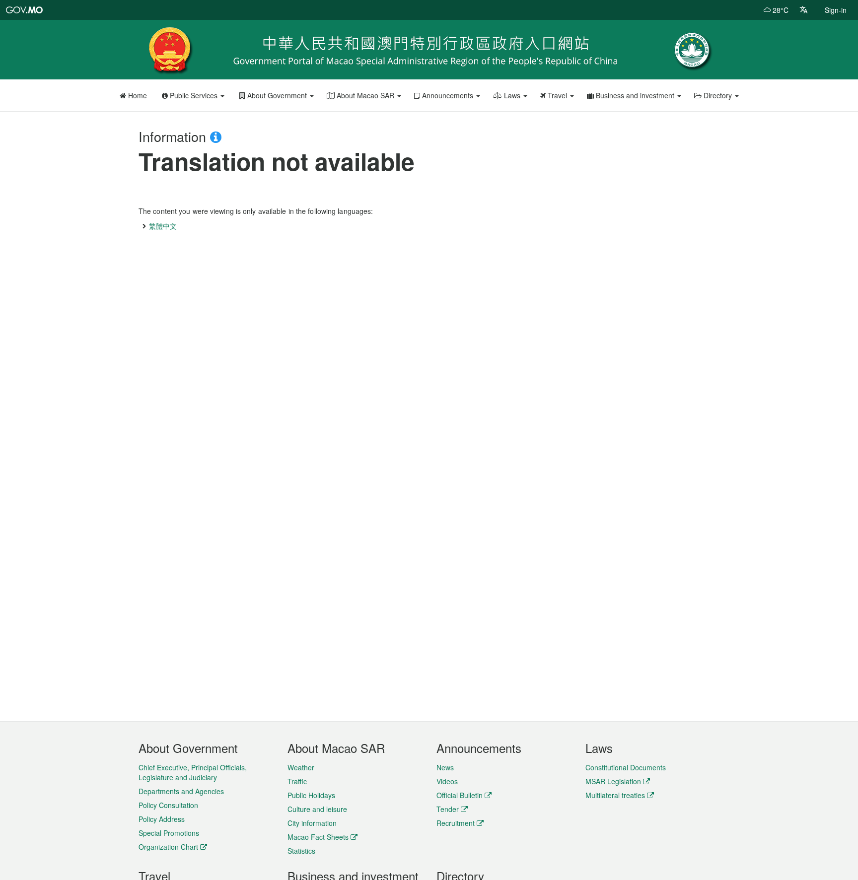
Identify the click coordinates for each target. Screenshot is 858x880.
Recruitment (455, 823)
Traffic (297, 781)
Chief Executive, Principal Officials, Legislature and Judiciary (193, 772)
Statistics (301, 851)
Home (136, 95)
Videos (447, 781)
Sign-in (836, 10)
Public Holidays (311, 795)
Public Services (193, 95)
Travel (557, 95)
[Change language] (803, 10)
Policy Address (162, 819)
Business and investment (635, 95)
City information (312, 823)
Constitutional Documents (625, 767)
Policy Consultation (168, 805)
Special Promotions (169, 833)
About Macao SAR (365, 95)
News (445, 767)
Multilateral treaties (615, 795)
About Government (277, 95)
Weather (300, 767)
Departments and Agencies (181, 791)
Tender (447, 809)
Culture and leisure (317, 809)
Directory (718, 95)
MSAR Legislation (613, 781)
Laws (512, 95)
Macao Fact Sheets (318, 837)
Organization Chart (168, 847)
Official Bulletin (459, 795)
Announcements (447, 95)
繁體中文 (163, 226)
